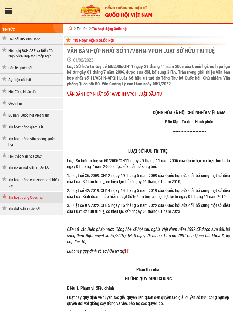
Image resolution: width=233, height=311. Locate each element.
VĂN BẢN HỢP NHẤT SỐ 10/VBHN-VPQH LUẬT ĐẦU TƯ (114, 94)
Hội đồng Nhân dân (22, 91)
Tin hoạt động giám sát (25, 127)
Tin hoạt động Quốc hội (25, 197)
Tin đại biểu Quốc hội (24, 209)
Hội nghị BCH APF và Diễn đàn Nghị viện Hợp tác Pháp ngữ (31, 53)
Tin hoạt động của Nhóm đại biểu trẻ (33, 182)
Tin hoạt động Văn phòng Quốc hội (31, 141)
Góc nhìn (15, 103)
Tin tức (8, 29)
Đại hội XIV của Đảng (24, 39)
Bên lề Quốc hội (20, 67)
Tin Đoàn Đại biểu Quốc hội (28, 168)
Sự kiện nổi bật (19, 79)
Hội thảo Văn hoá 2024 (25, 156)
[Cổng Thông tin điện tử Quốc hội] (70, 28)
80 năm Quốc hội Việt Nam (28, 115)
